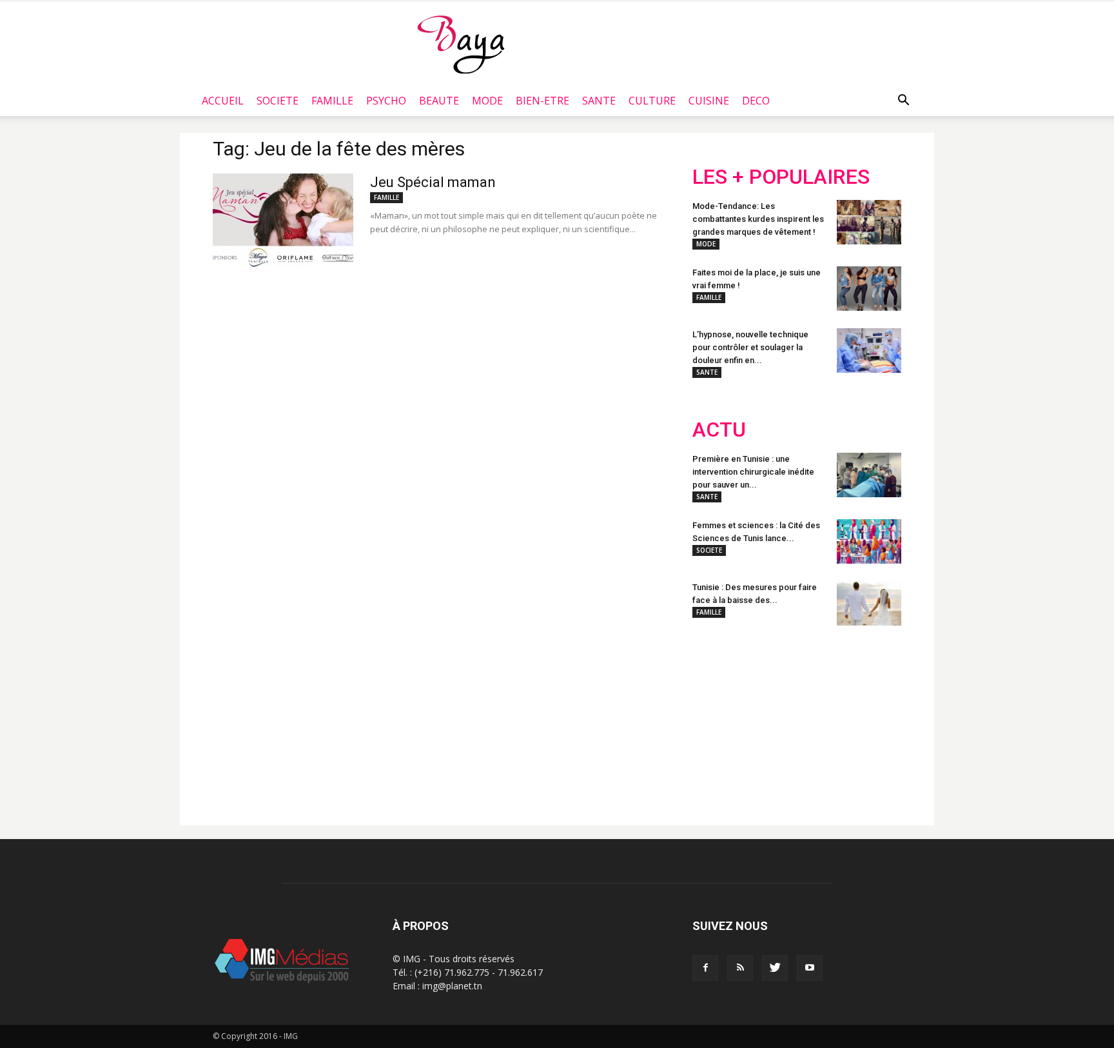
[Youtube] (810, 968)
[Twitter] (775, 968)
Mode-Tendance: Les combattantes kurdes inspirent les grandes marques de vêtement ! (758, 219)
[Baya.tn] (460, 44)
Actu (719, 430)
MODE (487, 101)
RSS (813, 720)
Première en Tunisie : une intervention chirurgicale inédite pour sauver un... (753, 471)
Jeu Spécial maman (433, 182)
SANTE (599, 101)
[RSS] (740, 968)
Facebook (716, 720)
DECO (756, 101)
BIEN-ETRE (542, 101)
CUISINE (709, 101)
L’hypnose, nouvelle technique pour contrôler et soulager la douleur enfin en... (750, 347)
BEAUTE (439, 101)
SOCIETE (277, 101)
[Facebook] (705, 968)
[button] (903, 100)
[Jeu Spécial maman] (283, 221)
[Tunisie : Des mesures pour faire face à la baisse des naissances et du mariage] (869, 603)
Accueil (223, 101)
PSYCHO (386, 101)
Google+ (863, 720)
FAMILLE (332, 101)
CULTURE (652, 101)
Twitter (765, 720)
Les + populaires (781, 177)
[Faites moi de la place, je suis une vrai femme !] (869, 288)
